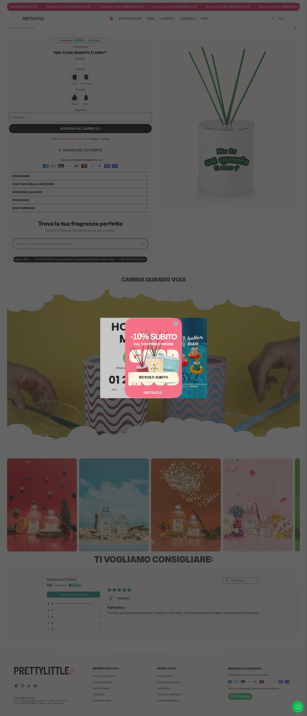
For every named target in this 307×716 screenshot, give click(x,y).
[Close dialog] (175, 323)
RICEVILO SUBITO (153, 377)
